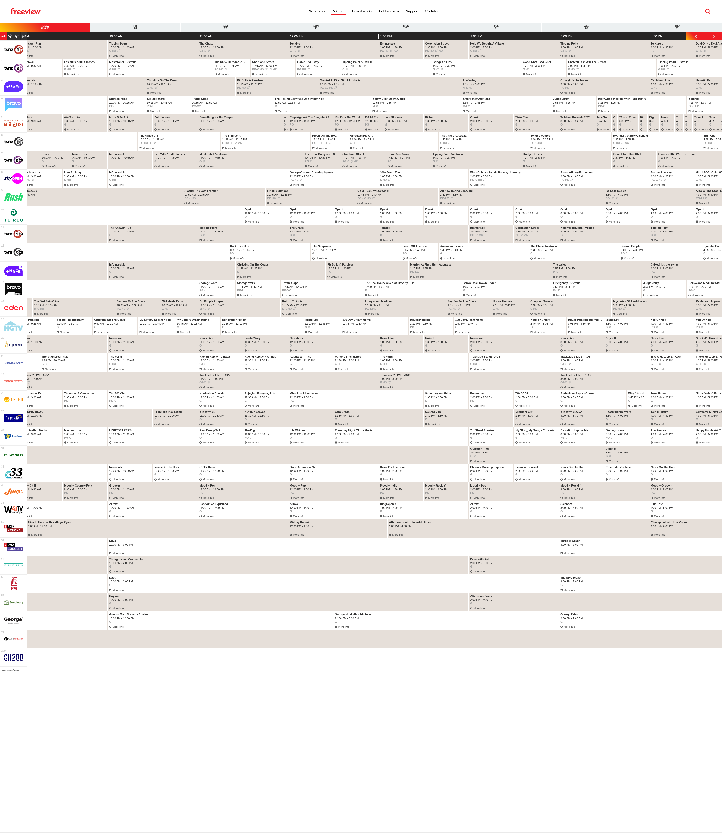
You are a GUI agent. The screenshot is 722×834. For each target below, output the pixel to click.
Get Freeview (389, 11)
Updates (431, 11)
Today (45, 27)
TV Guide (338, 11)
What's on (317, 11)
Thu (677, 27)
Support (412, 11)
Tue (496, 27)
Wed (586, 27)
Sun (316, 27)
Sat (225, 27)
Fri (135, 27)
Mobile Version (13, 670)
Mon (406, 27)
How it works (362, 11)
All (3, 36)
